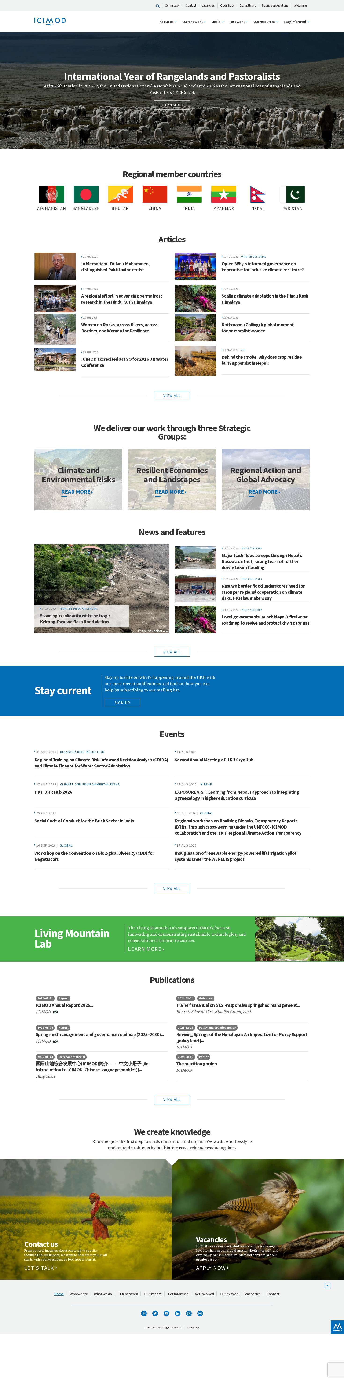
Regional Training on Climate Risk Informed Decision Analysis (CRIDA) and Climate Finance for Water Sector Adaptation (101, 763)
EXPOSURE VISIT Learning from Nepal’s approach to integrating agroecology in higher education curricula (237, 795)
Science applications (275, 5)
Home (59, 1293)
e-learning (300, 5)
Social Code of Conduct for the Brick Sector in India (84, 821)
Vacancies (208, 5)
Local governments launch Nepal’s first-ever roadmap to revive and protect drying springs (266, 620)
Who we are (79, 1293)
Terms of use (193, 1327)
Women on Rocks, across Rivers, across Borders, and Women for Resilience (119, 328)
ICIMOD (44, 1011)
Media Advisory (251, 548)
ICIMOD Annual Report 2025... (64, 1005)
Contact (191, 5)
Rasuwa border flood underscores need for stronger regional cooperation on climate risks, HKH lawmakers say (263, 592)
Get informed (178, 1293)
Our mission (172, 5)
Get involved (204, 1293)
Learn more (144, 948)
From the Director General (79, 608)
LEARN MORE (215, 105)
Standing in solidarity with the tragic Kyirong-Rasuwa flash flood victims (75, 619)
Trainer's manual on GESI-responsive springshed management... (238, 1005)
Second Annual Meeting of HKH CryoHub (214, 760)
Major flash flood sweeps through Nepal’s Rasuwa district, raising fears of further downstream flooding (262, 561)
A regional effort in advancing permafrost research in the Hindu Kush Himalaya (121, 299)
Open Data (227, 5)
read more (75, 491)
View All (172, 1099)
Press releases (251, 579)
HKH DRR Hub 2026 (53, 792)
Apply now (211, 1268)
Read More (169, 491)
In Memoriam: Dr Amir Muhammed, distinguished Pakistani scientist (115, 267)
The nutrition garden (196, 1063)
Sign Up (122, 702)
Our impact (153, 1293)
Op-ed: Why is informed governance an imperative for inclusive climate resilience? (263, 267)
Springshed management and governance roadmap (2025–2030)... (100, 1034)
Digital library (248, 5)
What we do (103, 1293)
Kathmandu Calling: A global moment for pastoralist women (258, 328)
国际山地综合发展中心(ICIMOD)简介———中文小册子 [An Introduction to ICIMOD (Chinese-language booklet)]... (92, 1066)
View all (172, 395)
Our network (128, 1293)
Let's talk (39, 1268)
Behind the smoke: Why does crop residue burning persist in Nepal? (262, 360)
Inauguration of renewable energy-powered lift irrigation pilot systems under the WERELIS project (235, 856)
